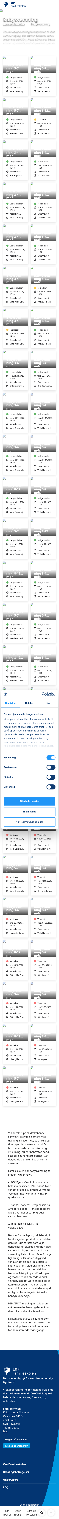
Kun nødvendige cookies (29, 822)
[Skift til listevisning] (54, 52)
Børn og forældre (31, 1512)
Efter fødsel (18, 1512)
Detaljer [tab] (29, 703)
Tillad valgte (29, 811)
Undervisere (10, 1479)
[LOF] (19, 5)
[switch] (50, 767)
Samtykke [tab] (10, 703)
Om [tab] (48, 703)
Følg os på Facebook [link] (16, 1439)
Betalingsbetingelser (16, 1472)
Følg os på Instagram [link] (16, 1445)
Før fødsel (7, 1512)
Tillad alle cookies (29, 801)
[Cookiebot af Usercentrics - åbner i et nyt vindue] (42, 694)
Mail (5, 1431)
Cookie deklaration (29, 1504)
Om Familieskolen (14, 1464)
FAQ (5, 1487)
